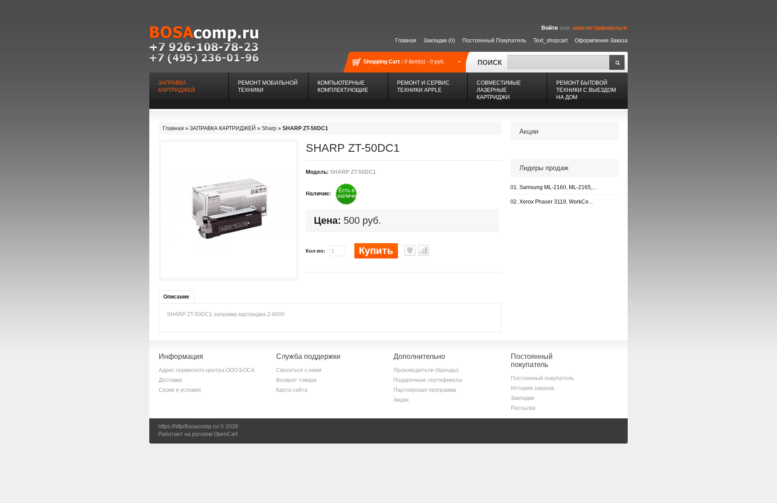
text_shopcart (550, 40)
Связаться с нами (299, 370)
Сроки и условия (180, 390)
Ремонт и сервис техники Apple (423, 86)
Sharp (269, 128)
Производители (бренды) (426, 370)
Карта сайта (292, 390)
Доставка (170, 380)
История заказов (532, 388)
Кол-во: (315, 251)
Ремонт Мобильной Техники (268, 86)
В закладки (409, 250)
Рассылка (523, 408)
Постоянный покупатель (494, 40)
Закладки (522, 398)
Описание (176, 297)
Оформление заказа (601, 40)
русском (202, 434)
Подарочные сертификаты (427, 380)
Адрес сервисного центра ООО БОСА (207, 370)
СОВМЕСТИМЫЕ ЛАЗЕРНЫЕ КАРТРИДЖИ (499, 90)
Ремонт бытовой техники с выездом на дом (586, 90)
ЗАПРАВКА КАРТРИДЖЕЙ (176, 86)
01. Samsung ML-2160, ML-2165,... (553, 187)
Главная (405, 40)
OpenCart (225, 434)
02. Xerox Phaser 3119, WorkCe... (551, 202)
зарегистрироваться (599, 28)
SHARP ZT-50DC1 (305, 128)
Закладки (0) (439, 40)
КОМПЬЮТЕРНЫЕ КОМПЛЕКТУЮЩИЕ (342, 86)
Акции (401, 400)
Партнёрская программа (424, 390)
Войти (549, 28)
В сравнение (423, 250)
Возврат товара (296, 380)
